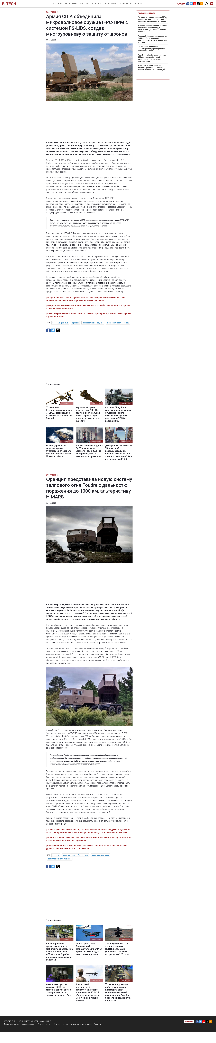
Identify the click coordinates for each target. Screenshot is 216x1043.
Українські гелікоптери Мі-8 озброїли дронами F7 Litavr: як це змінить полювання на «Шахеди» (151, 68)
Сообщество (126, 4)
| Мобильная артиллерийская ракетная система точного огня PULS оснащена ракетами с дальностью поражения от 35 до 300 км (88, 839)
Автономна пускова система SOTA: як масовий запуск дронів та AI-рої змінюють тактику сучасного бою (152, 19)
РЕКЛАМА (181, 4)
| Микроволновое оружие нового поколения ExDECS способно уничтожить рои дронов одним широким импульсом (88, 307)
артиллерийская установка (59, 859)
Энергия (84, 4)
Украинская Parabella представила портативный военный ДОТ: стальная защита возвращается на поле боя (152, 29)
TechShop (139, 4)
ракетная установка (100, 855)
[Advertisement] (89, 122)
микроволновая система (118, 323)
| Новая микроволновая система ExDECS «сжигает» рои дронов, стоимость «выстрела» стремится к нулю (88, 315)
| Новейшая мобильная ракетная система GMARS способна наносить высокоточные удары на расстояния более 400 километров (87, 847)
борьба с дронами (60, 323)
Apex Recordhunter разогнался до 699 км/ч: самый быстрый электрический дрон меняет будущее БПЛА (152, 58)
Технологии (56, 4)
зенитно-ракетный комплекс (75, 855)
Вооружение (111, 4)
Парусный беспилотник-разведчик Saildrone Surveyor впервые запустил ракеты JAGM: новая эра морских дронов (152, 39)
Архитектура (71, 4)
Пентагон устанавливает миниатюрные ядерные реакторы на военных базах (152, 49)
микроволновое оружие (92, 323)
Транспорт (96, 4)
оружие (75, 323)
